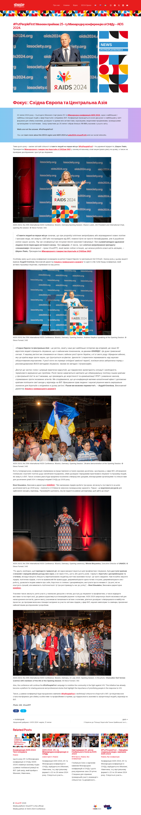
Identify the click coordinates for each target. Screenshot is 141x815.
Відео (75, 5)
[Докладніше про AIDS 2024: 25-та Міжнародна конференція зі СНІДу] (55, 740)
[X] (119, 5)
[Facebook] (115, 5)
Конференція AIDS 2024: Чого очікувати (24, 751)
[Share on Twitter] (23, 710)
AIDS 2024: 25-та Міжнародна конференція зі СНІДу (55, 752)
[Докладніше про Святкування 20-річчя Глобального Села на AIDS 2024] (85, 740)
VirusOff (18, 803)
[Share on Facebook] (16, 710)
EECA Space (86, 5)
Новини (66, 5)
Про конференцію (113, 757)
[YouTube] (127, 5)
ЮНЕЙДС (17, 588)
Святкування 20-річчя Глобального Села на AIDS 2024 (84, 752)
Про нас (56, 5)
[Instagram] (111, 5)
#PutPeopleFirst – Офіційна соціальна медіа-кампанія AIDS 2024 (114, 752)
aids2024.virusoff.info (77, 135)
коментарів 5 (47, 757)
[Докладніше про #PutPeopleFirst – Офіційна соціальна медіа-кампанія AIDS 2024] (114, 740)
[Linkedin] (123, 5)
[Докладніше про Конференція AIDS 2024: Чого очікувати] (26, 740)
